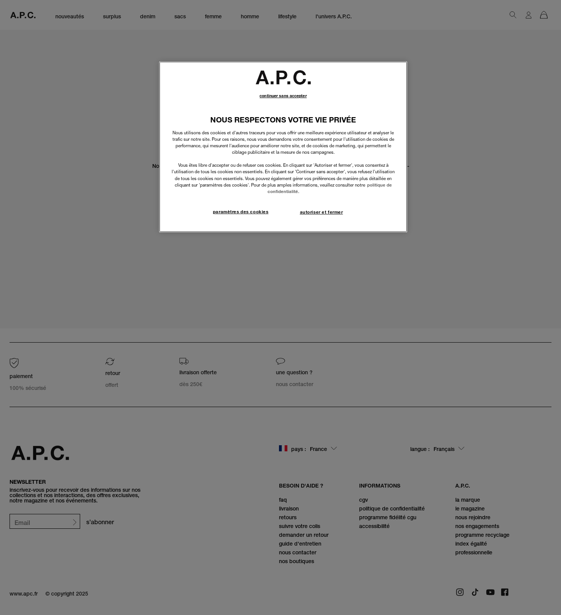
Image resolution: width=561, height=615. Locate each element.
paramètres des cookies (241, 211)
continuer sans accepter (283, 95)
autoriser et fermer (321, 212)
